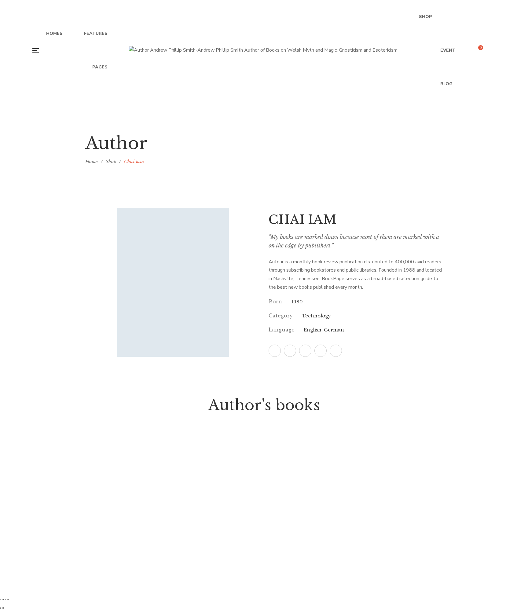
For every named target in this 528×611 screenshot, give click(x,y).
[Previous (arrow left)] (0, 608)
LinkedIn (336, 351)
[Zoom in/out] (0, 599)
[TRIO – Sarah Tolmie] (310, 440)
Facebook (275, 351)
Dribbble (320, 351)
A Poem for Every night (126, 463)
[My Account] (494, 50)
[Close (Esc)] (8, 599)
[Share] (5, 599)
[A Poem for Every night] (126, 440)
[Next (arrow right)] (3, 608)
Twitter (290, 351)
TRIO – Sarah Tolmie (310, 463)
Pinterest (305, 351)
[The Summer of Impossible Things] (218, 440)
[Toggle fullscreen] (3, 599)
